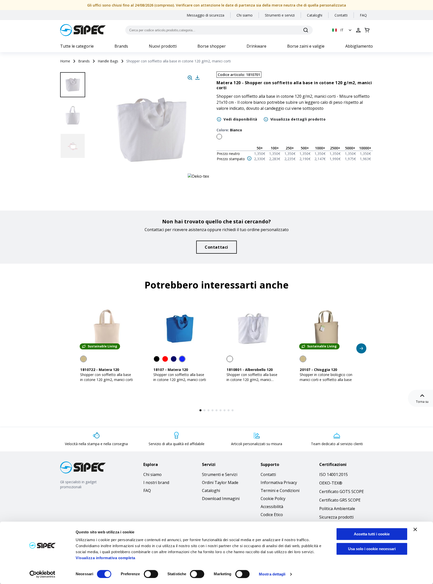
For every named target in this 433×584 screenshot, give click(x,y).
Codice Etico (272, 514)
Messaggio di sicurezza (205, 15)
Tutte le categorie (77, 46)
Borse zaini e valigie (305, 46)
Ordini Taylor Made (220, 482)
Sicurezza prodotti (336, 517)
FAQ (363, 15)
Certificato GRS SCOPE (340, 500)
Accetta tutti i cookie (372, 534)
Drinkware (256, 46)
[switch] (151, 574)
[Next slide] (73, 175)
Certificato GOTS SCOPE (341, 491)
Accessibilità (272, 506)
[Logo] (83, 30)
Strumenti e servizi (280, 15)
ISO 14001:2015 (333, 474)
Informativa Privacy (279, 482)
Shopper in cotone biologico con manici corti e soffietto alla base (326, 377)
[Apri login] (358, 30)
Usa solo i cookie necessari (372, 549)
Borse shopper (211, 46)
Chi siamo (245, 15)
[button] (342, 30)
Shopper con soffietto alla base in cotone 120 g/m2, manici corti (106, 377)
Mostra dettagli (272, 574)
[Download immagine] (197, 78)
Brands (121, 46)
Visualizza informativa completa (105, 558)
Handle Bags (108, 61)
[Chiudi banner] (415, 529)
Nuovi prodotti (163, 46)
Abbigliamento (359, 46)
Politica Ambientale (337, 508)
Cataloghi (314, 15)
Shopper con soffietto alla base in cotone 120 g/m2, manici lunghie (252, 379)
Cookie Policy (273, 498)
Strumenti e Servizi (219, 474)
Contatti (341, 15)
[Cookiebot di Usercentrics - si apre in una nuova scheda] (42, 574)
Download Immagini (221, 498)
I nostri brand (156, 482)
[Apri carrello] (367, 30)
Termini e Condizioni (280, 490)
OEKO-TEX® (330, 483)
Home (65, 61)
